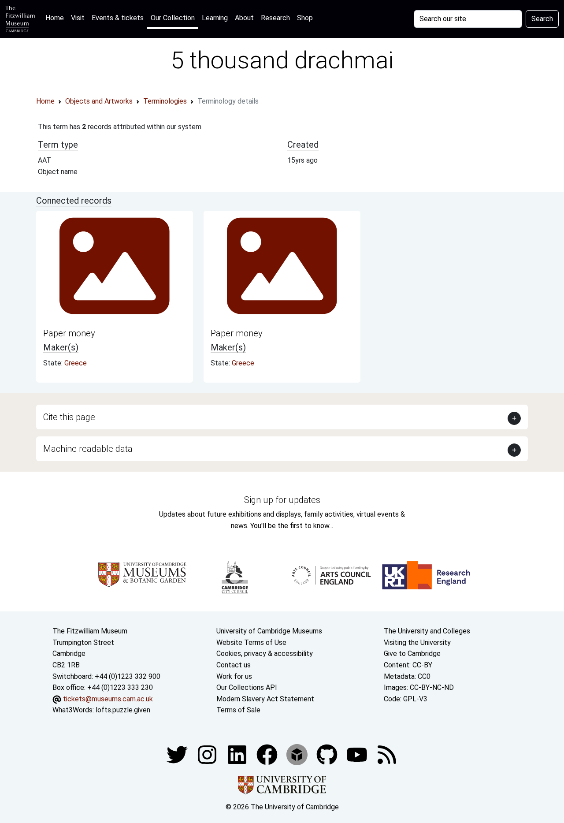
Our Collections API (246, 687)
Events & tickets (118, 18)
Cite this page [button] (69, 417)
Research (275, 18)
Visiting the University (417, 642)
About (244, 18)
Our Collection (173, 18)
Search (542, 19)
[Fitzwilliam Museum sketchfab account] (298, 754)
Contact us (233, 665)
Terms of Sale (238, 710)
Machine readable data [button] (88, 448)
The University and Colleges (427, 631)
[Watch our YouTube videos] (358, 754)
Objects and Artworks (99, 101)
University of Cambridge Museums (269, 631)
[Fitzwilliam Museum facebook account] (238, 754)
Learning (215, 18)
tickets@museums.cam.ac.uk (108, 699)
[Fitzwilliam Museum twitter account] (178, 754)
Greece (75, 363)
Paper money (69, 333)
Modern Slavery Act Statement (265, 699)
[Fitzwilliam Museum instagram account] (208, 754)
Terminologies (165, 101)
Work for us (234, 676)
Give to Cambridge (412, 653)
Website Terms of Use (251, 642)
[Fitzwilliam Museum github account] (328, 754)
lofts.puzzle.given (123, 710)
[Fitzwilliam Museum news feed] (387, 754)
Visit (78, 18)
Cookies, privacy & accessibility (264, 653)
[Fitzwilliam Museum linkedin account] (268, 754)
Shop (305, 18)
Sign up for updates (282, 500)
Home (56, 17)
